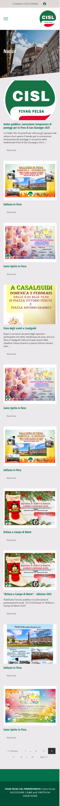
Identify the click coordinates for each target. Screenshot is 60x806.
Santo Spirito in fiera (14, 408)
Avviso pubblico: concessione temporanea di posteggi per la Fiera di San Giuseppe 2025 (27, 125)
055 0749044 (32, 3)
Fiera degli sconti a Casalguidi (19, 328)
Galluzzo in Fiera (12, 204)
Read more (13, 151)
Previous (14, 751)
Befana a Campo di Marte (17, 532)
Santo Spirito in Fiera (14, 266)
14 (34, 757)
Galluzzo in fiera (12, 470)
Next (42, 757)
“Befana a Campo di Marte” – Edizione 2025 (27, 594)
